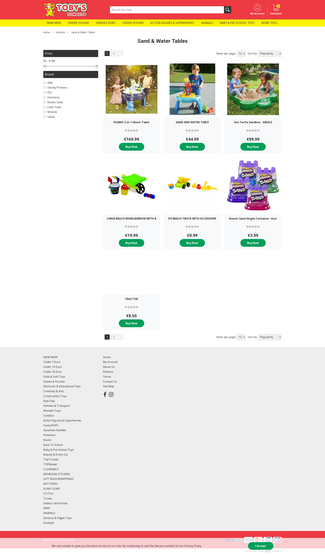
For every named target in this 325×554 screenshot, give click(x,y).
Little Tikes (54, 107)
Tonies (47, 498)
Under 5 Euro (51, 362)
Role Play (49, 401)
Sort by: (252, 53)
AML (50, 83)
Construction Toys (55, 396)
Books (47, 440)
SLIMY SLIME (51, 489)
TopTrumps (51, 459)
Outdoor (60, 32)
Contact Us (110, 381)
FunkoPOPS (50, 425)
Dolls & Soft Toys (54, 376)
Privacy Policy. (193, 546)
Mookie (52, 112)
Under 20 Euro (52, 372)
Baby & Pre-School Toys (58, 450)
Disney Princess (57, 87)
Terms (107, 376)
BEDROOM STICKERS (56, 474)
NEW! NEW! (50, 357)
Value (51, 117)
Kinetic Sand (55, 102)
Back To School (53, 445)
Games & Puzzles (54, 381)
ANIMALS (49, 513)
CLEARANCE (51, 469)
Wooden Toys (52, 410)
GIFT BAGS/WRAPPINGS (58, 479)
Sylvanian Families (54, 430)
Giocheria (53, 97)
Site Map (108, 386)
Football (48, 523)
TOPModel (50, 464)
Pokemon (49, 435)
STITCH (48, 493)
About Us (109, 367)
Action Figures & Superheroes (62, 420)
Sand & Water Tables (83, 32)
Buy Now (131, 147)
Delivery (108, 372)
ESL (49, 92)
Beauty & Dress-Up (55, 454)
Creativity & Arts (53, 391)
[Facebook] (104, 394)
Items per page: (226, 53)
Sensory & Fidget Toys (57, 518)
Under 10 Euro (52, 367)
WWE (46, 508)
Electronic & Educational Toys (62, 386)
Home (46, 32)
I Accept (260, 546)
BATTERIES (50, 484)
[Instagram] (111, 394)
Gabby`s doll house (55, 503)
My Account (110, 362)
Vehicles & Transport (56, 406)
